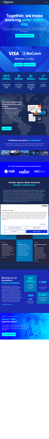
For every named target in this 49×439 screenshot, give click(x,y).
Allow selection (36, 227)
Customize (14, 231)
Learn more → (4, 235)
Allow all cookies (36, 231)
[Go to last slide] (2, 153)
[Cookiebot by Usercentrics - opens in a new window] (42, 206)
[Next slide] (47, 153)
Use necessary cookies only (15, 227)
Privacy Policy (36, 216)
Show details (42, 224)
